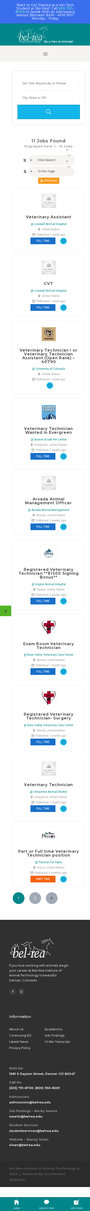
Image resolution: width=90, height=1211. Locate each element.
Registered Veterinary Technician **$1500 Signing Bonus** (48, 573)
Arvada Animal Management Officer (48, 501)
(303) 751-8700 (21, 1088)
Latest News (18, 1041)
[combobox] (51, 160)
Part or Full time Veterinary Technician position (48, 853)
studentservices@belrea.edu (34, 1131)
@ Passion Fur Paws (48, 862)
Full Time (43, 241)
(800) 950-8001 (47, 1088)
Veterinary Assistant (49, 217)
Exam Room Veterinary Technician (48, 646)
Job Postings (54, 1035)
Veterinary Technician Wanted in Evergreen (48, 431)
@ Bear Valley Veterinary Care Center (48, 654)
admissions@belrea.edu (30, 1102)
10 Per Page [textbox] (46, 171)
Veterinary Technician (48, 785)
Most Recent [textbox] (46, 160)
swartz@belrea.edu (25, 1116)
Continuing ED (20, 1035)
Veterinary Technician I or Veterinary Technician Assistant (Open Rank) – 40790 (49, 356)
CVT (48, 284)
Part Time (43, 879)
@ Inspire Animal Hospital (49, 584)
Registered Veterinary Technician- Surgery (48, 716)
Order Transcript (57, 1041)
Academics (53, 1029)
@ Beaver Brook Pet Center (49, 439)
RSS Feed (50, 180)
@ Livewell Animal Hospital (48, 224)
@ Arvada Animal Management (48, 510)
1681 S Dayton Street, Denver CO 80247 (42, 1074)
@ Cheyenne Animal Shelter (48, 791)
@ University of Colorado (48, 368)
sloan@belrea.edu (24, 1145)
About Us (16, 1029)
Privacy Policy (19, 1048)
